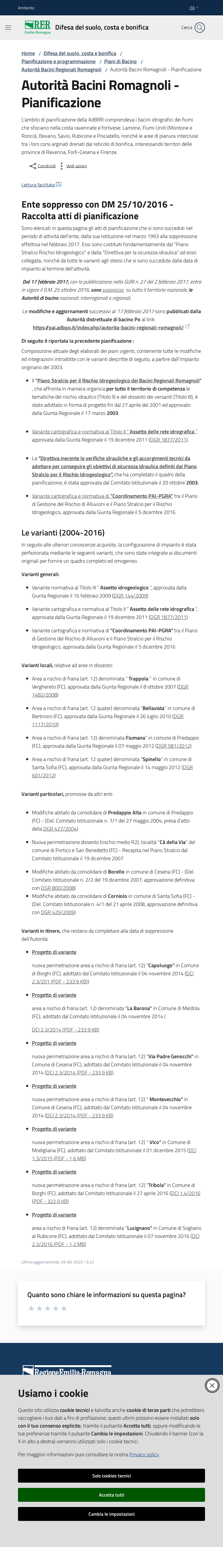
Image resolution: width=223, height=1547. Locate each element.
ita (192, 8)
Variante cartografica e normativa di (102, 496)
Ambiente (26, 8)
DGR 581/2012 (173, 746)
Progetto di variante (54, 952)
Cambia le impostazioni (112, 1513)
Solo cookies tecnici (111, 1475)
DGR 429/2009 (57, 912)
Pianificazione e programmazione (58, 61)
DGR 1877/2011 (168, 440)
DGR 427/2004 (60, 829)
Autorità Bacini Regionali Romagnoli (61, 69)
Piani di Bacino (120, 61)
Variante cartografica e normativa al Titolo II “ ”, (115, 431)
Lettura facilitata (38, 184)
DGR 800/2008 (57, 888)
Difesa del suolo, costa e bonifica (80, 53)
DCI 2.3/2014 (65, 1030)
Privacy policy (144, 1454)
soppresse (113, 290)
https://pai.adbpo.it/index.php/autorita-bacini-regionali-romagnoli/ (108, 327)
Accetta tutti (111, 1494)
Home (28, 53)
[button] (200, 27)
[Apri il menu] (8, 27)
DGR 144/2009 (130, 596)
